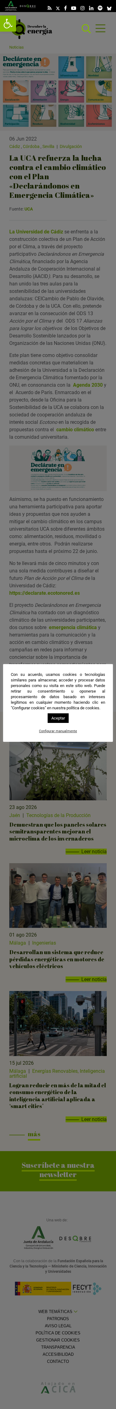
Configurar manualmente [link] (58, 731)
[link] (8, 23)
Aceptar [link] (58, 718)
